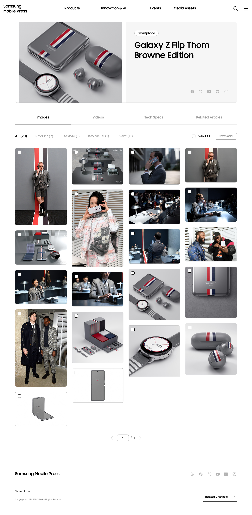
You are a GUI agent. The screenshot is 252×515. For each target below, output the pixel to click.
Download (226, 136)
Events (155, 8)
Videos (98, 118)
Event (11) (125, 136)
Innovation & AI (113, 8)
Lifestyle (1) (71, 136)
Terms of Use (22, 491)
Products (72, 8)
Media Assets (185, 8)
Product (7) (44, 136)
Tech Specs (153, 118)
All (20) (21, 136)
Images (43, 118)
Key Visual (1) (98, 136)
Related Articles (209, 118)
